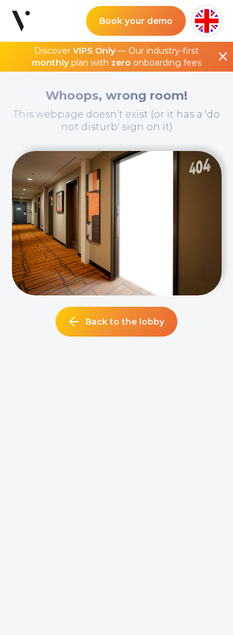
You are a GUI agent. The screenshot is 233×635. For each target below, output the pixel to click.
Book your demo (136, 21)
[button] (207, 21)
